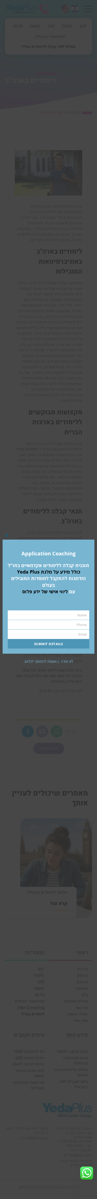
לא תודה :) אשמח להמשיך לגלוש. (48, 661)
